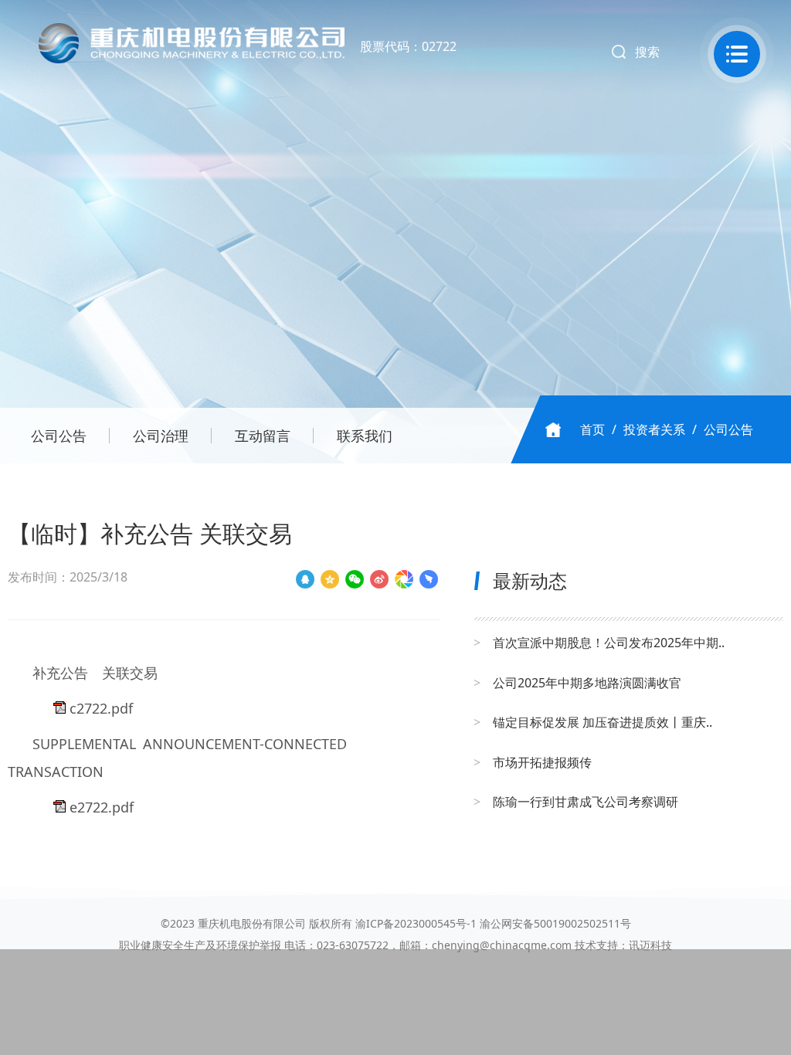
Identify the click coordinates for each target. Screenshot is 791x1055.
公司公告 (59, 435)
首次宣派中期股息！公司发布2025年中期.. (609, 642)
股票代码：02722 (408, 46)
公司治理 (160, 435)
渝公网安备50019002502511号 (555, 923)
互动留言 (262, 435)
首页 (592, 429)
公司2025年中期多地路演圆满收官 (587, 682)
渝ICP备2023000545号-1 (416, 923)
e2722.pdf (102, 807)
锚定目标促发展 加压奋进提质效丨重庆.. (602, 722)
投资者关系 (654, 429)
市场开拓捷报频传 (542, 762)
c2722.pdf (101, 708)
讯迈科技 (650, 945)
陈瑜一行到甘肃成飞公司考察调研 (585, 801)
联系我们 (364, 435)
